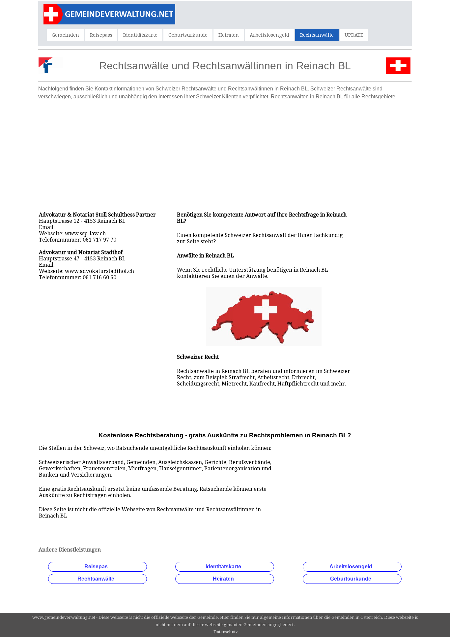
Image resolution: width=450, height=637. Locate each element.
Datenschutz (225, 631)
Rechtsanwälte (317, 35)
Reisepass (101, 35)
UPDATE (354, 35)
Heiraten (228, 35)
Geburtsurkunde (188, 35)
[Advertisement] (225, 149)
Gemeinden (65, 35)
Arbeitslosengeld (269, 35)
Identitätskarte (140, 35)
